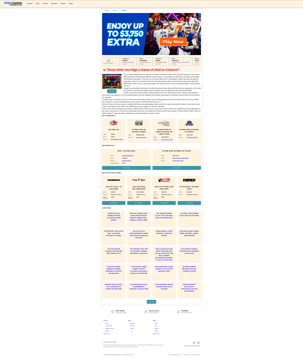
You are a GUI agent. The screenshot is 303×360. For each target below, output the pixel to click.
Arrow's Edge (109, 325)
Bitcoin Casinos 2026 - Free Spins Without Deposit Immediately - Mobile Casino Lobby (139, 217)
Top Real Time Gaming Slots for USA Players (189, 214)
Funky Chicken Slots (127, 155)
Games (45, 3)
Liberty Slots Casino (192, 137)
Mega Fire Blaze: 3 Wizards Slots (177, 62)
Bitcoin (63, 3)
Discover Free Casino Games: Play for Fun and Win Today (164, 269)
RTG (156, 325)
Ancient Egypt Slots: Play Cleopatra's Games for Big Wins (114, 287)
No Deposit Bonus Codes (175, 354)
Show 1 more (156, 333)
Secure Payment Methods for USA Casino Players (189, 269)
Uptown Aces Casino (167, 139)
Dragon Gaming (110, 328)
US (131, 331)
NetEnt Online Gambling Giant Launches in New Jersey (114, 217)
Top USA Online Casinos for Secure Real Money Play (113, 251)
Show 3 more (106, 333)
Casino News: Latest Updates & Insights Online (164, 233)
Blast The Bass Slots (125, 62)
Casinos (29, 3)
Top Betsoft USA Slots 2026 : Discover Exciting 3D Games (113, 233)
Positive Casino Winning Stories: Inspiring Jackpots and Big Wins (114, 270)
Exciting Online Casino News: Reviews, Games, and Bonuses (189, 233)
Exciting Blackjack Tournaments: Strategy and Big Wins (138, 287)
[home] (13, 6)
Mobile (132, 328)
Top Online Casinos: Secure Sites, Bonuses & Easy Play (189, 251)
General (132, 325)
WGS (156, 323)
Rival (107, 323)
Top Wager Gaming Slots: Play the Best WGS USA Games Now (164, 216)
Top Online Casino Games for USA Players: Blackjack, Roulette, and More (139, 270)
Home (107, 10)
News (71, 3)
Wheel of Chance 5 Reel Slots (181, 158)
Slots (37, 3)
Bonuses (54, 3)
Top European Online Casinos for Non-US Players (164, 287)
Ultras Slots (195, 62)
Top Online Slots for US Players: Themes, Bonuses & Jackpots (139, 251)
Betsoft (107, 331)
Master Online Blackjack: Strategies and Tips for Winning (189, 288)
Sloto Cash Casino (141, 137)
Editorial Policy (196, 354)
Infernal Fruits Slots (141, 62)
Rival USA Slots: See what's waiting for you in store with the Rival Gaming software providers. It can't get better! (164, 254)
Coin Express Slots (157, 62)
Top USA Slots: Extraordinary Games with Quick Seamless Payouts (139, 234)
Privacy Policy (187, 354)
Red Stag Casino (126, 160)
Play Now (112, 91)
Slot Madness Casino (117, 139)
